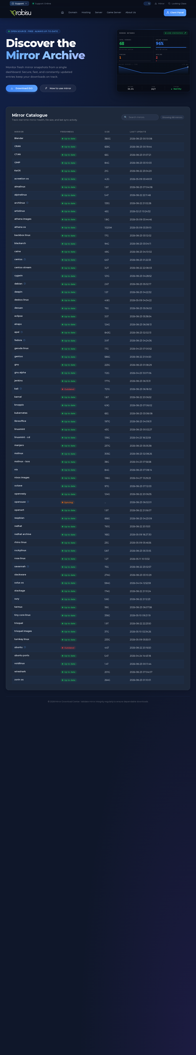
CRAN (17, 146)
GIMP (17, 162)
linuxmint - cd (22, 437)
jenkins (18, 380)
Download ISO (24, 88)
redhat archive (22, 534)
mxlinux (18, 453)
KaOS (17, 170)
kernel (18, 396)
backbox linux (22, 235)
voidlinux (19, 663)
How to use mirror (60, 88)
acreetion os (21, 178)
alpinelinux (20, 194)
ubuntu (18, 647)
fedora (18, 340)
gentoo (18, 356)
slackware (20, 574)
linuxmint (19, 429)
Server (98, 12)
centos (18, 259)
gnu (16, 364)
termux (18, 607)
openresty (20, 493)
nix (16, 469)
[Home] (62, 12)
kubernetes (20, 413)
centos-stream (22, 267)
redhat (18, 526)
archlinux (19, 202)
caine (17, 251)
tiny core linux (22, 615)
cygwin (18, 275)
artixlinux (19, 211)
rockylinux (20, 550)
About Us (131, 12)
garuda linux (21, 348)
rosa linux (19, 558)
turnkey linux (21, 639)
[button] (147, 3)
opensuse (20, 501)
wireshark (20, 671)
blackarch (20, 243)
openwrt (19, 510)
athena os (20, 227)
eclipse (18, 316)
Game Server (114, 12)
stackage (19, 590)
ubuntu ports (21, 655)
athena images (22, 219)
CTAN (17, 154)
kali (16, 388)
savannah (20, 566)
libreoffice (20, 421)
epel (16, 332)
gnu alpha (20, 372)
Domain (72, 12)
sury (16, 598)
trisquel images (23, 631)
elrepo (18, 324)
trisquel (18, 623)
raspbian (19, 518)
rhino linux (20, 542)
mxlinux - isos (22, 461)
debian (18, 283)
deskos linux (21, 299)
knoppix (19, 404)
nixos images (21, 477)
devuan (18, 308)
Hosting (86, 12)
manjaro (19, 445)
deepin (18, 291)
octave (18, 485)
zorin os (19, 679)
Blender (18, 138)
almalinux (19, 186)
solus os (19, 582)
